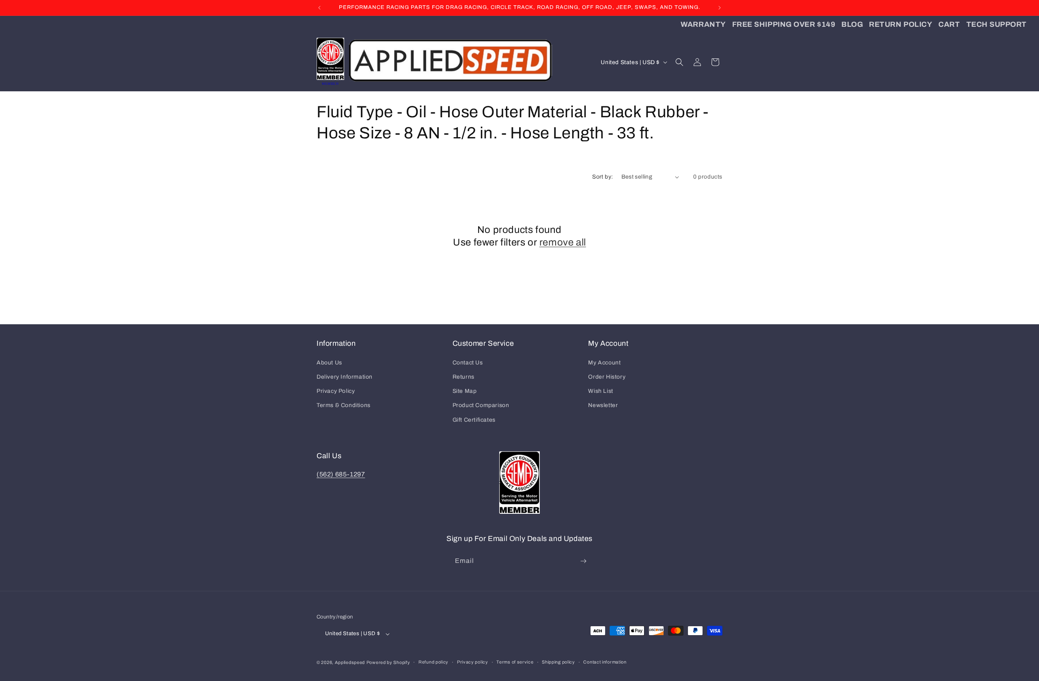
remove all (562, 242)
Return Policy (900, 24)
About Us (329, 363)
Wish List (600, 391)
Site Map (465, 391)
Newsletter (603, 405)
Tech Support (996, 24)
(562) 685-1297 (341, 474)
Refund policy (433, 661)
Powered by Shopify (388, 662)
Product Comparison (481, 405)
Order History (606, 377)
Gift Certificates (474, 420)
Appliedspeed (350, 662)
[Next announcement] (720, 7)
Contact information (604, 661)
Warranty (703, 24)
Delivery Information (345, 377)
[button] (679, 62)
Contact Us (468, 363)
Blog (852, 24)
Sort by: (602, 177)
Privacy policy (472, 661)
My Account (604, 363)
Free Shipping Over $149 (783, 24)
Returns (463, 377)
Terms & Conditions (344, 405)
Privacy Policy (336, 391)
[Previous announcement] (319, 7)
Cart (949, 24)
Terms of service (514, 661)
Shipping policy (558, 661)
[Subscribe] (583, 561)
